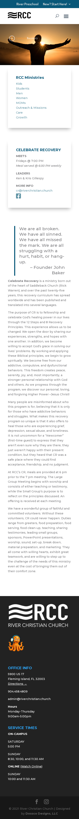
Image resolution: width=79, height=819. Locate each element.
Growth (21, 117)
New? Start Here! (55, 5)
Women (22, 98)
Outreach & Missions (31, 108)
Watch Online (31, 766)
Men (19, 93)
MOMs (21, 103)
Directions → (17, 684)
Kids (19, 83)
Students (22, 88)
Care (19, 112)
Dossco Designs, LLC (42, 813)
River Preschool (27, 5)
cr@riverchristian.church (34, 190)
